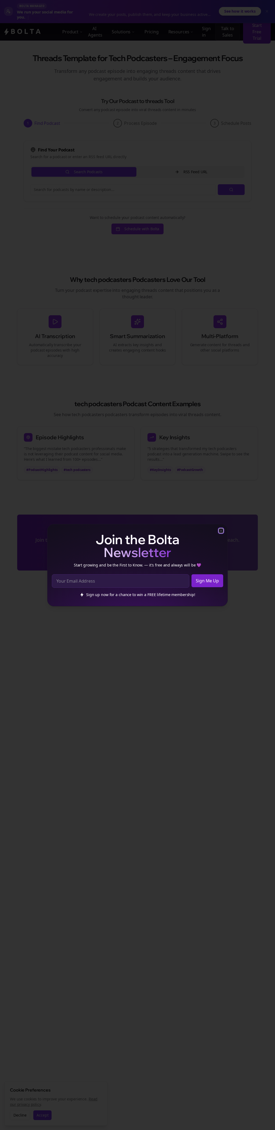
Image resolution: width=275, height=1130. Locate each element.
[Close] (221, 531)
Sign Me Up (207, 581)
